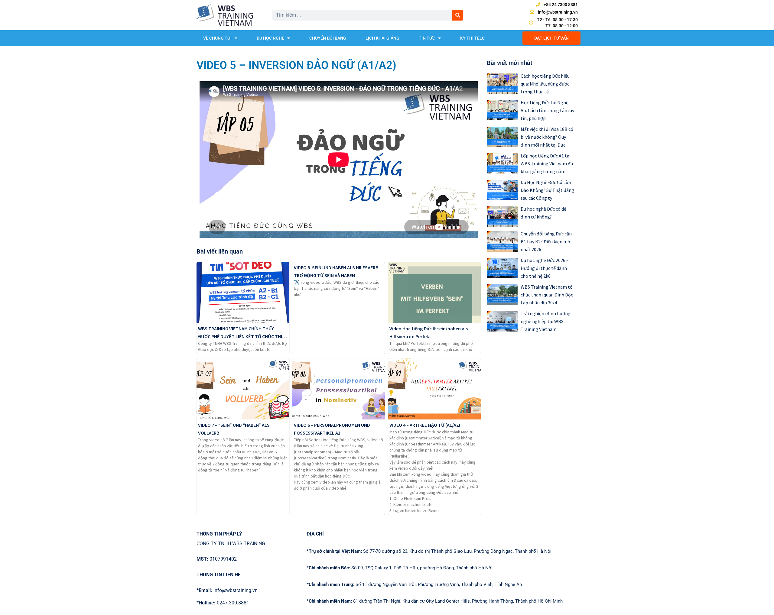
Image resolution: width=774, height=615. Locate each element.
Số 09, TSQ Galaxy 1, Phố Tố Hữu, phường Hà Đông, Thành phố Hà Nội (400, 568)
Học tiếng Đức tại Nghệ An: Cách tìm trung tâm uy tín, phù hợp (547, 110)
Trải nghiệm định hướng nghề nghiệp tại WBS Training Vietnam (546, 321)
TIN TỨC (427, 38)
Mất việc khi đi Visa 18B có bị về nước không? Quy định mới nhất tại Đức (547, 137)
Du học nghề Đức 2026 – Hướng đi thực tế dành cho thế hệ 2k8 (545, 268)
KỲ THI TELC (472, 38)
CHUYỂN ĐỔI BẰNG (327, 38)
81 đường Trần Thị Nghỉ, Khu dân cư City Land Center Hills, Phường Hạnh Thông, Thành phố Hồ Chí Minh (435, 601)
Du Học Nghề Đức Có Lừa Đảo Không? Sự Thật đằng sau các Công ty (547, 190)
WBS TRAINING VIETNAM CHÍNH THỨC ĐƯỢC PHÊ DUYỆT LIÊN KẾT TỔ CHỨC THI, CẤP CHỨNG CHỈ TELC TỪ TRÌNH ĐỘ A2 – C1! (242, 336)
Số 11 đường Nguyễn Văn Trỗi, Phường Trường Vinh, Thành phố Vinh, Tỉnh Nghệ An (414, 584)
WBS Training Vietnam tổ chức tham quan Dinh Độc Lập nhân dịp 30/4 (547, 295)
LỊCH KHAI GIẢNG (382, 38)
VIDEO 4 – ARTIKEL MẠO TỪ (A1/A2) (424, 425)
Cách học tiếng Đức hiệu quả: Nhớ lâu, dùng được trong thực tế (545, 84)
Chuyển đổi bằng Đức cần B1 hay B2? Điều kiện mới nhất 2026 (546, 241)
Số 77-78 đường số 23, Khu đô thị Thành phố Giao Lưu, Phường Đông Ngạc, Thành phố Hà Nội (429, 551)
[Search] (457, 15)
